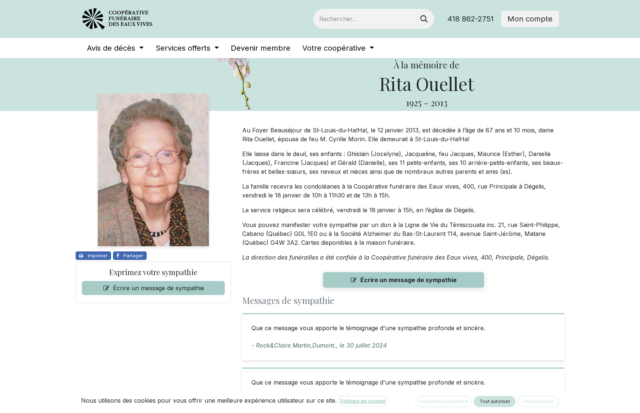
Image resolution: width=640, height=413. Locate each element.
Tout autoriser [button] (495, 401)
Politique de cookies (363, 401)
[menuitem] (115, 48)
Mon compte (530, 18)
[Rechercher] (424, 19)
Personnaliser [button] (538, 401)
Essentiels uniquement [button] (444, 401)
